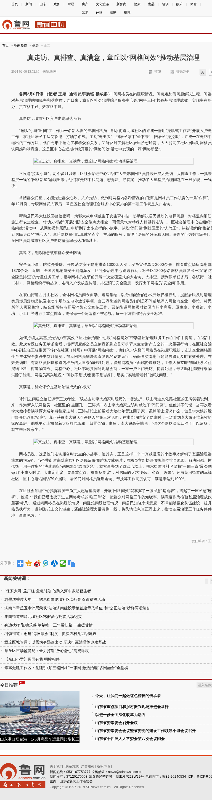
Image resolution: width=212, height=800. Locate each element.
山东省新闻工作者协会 (76, 781)
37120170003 (77, 777)
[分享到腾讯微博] (46, 563)
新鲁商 (121, 4)
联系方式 (72, 766)
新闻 (28, 4)
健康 (137, 4)
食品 (151, 4)
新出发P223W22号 (130, 777)
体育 (193, 4)
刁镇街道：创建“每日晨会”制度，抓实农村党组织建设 (50, 634)
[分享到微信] (63, 563)
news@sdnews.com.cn (125, 772)
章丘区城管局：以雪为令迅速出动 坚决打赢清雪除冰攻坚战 (55, 642)
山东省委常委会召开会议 (116, 723)
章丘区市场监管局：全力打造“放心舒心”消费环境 (46, 651)
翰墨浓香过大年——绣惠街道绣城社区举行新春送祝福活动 (54, 600)
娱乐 (179, 4)
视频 (127, 12)
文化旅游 (102, 4)
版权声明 (103, 766)
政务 (57, 4)
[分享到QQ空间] (28, 563)
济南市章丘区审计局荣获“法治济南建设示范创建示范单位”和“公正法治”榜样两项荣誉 (77, 608)
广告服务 (87, 766)
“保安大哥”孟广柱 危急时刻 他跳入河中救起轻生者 (47, 591)
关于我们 (56, 766)
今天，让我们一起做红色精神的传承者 (128, 696)
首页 (14, 4)
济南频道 (20, 45)
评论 (99, 12)
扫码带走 (182, 72)
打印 (157, 72)
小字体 (203, 72)
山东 (42, 4)
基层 (35, 45)
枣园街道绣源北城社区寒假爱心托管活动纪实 (43, 617)
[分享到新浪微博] (37, 563)
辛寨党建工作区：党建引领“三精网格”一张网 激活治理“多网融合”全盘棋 (66, 668)
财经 (71, 4)
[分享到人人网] (54, 563)
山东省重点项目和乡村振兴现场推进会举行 (132, 707)
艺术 (85, 12)
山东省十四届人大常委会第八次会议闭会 (130, 739)
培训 (165, 4)
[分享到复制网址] (71, 563)
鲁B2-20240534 (174, 777)
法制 (113, 12)
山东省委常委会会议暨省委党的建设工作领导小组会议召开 (145, 731)
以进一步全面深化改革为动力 (120, 715)
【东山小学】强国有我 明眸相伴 (32, 659)
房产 (85, 4)
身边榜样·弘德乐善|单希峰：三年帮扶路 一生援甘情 (48, 625)
